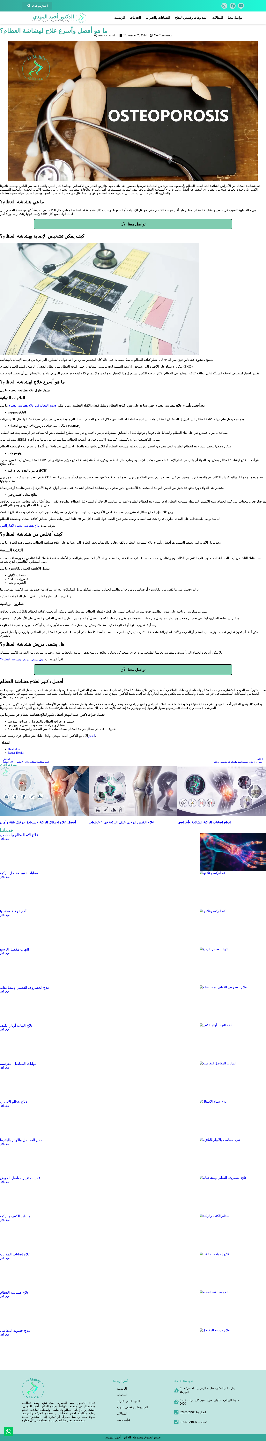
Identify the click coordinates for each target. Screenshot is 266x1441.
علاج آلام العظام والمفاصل (19, 835)
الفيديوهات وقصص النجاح (191, 17)
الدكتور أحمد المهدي (53, 16)
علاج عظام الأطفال (14, 1102)
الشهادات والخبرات (158, 17)
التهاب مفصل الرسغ (14, 949)
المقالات (217, 17)
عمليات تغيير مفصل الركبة (19, 873)
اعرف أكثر (5, 839)
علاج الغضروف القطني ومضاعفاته (25, 987)
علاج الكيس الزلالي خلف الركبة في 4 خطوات (121, 822)
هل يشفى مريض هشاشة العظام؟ (21, 659)
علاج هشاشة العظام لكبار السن (20, 525)
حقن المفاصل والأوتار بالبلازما (21, 1140)
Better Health (16, 752)
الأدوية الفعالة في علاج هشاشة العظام (33, 405)
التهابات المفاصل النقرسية (18, 1064)
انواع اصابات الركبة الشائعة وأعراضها (204, 822)
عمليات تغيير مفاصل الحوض (20, 1178)
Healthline (14, 749)
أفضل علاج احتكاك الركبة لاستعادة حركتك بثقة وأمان (38, 822)
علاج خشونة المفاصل (15, 1331)
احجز (92, 735)
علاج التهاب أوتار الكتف (16, 1025)
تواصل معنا (235, 17)
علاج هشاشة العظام (14, 1292)
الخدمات (135, 17)
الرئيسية (119, 17)
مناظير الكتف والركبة (15, 1216)
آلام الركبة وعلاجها (13, 911)
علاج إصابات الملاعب (15, 1254)
